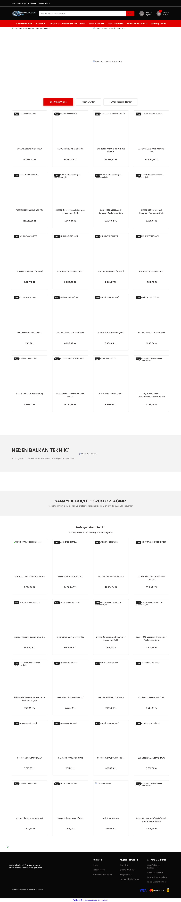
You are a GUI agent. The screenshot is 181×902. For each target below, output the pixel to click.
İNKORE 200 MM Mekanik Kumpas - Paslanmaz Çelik (111, 211)
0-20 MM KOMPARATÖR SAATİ (111, 271)
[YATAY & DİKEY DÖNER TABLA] (29, 128)
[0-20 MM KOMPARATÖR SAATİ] (111, 250)
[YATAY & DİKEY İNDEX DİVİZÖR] (70, 128)
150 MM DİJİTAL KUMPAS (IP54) (29, 394)
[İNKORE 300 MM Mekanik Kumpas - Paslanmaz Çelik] (151, 189)
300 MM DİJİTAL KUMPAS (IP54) (70, 332)
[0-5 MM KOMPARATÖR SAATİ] (29, 312)
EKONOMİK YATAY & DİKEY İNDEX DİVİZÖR (111, 150)
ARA (130, 13)
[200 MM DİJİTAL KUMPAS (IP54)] (111, 312)
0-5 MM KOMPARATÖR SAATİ (29, 332)
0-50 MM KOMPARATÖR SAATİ (29, 271)
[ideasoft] (77, 900)
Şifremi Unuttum (127, 870)
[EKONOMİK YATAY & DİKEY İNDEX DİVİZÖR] (111, 128)
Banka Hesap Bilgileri (102, 874)
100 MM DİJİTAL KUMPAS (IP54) (151, 332)
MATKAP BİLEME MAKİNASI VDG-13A (151, 150)
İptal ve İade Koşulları (157, 877)
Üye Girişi (124, 865)
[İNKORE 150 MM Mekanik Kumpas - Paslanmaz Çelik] (70, 189)
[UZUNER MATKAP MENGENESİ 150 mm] (29, 556)
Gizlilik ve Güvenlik (155, 872)
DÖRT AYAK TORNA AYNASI (111, 394)
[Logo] (25, 13)
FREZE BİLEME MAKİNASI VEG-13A (29, 210)
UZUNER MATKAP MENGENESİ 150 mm (29, 577)
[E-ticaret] (90, 900)
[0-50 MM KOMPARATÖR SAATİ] (29, 250)
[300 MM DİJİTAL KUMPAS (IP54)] (70, 312)
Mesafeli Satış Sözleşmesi (153, 866)
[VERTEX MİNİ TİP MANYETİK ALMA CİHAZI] (70, 373)
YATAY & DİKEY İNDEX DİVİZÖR (70, 149)
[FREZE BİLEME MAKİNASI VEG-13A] (29, 189)
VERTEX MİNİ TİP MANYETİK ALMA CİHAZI (70, 395)
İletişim (96, 865)
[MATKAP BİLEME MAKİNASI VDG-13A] (151, 128)
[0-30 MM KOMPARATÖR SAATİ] (70, 250)
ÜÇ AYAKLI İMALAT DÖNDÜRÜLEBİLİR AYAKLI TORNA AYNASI (151, 395)
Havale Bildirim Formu (129, 879)
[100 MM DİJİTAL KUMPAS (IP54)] (151, 312)
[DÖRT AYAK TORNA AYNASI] (111, 373)
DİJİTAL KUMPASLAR (110, 818)
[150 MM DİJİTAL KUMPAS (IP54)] (29, 373)
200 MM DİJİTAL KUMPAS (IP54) (110, 332)
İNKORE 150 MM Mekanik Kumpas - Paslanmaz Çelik (70, 211)
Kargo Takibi (125, 874)
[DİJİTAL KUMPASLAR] (111, 798)
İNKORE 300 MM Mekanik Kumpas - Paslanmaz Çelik (151, 211)
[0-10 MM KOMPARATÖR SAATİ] (151, 250)
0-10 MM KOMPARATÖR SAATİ (151, 271)
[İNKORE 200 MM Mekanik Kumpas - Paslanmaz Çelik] (111, 189)
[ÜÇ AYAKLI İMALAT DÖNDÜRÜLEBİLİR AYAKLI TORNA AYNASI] (151, 373)
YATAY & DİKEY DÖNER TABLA (29, 149)
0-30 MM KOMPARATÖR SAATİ (70, 271)
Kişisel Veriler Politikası (157, 882)
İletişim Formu (99, 870)
